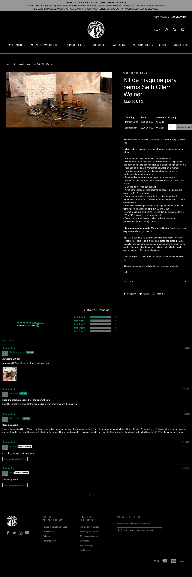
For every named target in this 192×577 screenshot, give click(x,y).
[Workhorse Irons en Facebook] (8, 533)
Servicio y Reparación (89, 531)
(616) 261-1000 (161, 17)
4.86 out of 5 (38, 322)
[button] (80, 317)
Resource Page (86, 545)
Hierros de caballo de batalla (55, 526)
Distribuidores (48, 531)
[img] (8, 348)
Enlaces (46, 536)
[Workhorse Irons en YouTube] (27, 533)
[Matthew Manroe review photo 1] (9, 374)
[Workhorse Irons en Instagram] (20, 533)
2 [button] (95, 495)
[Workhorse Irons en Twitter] (14, 533)
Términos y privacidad (89, 536)
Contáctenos (85, 550)
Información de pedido (89, 526)
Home (8, 64)
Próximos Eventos (50, 540)
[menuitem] (17, 45)
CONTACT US (179, 17)
